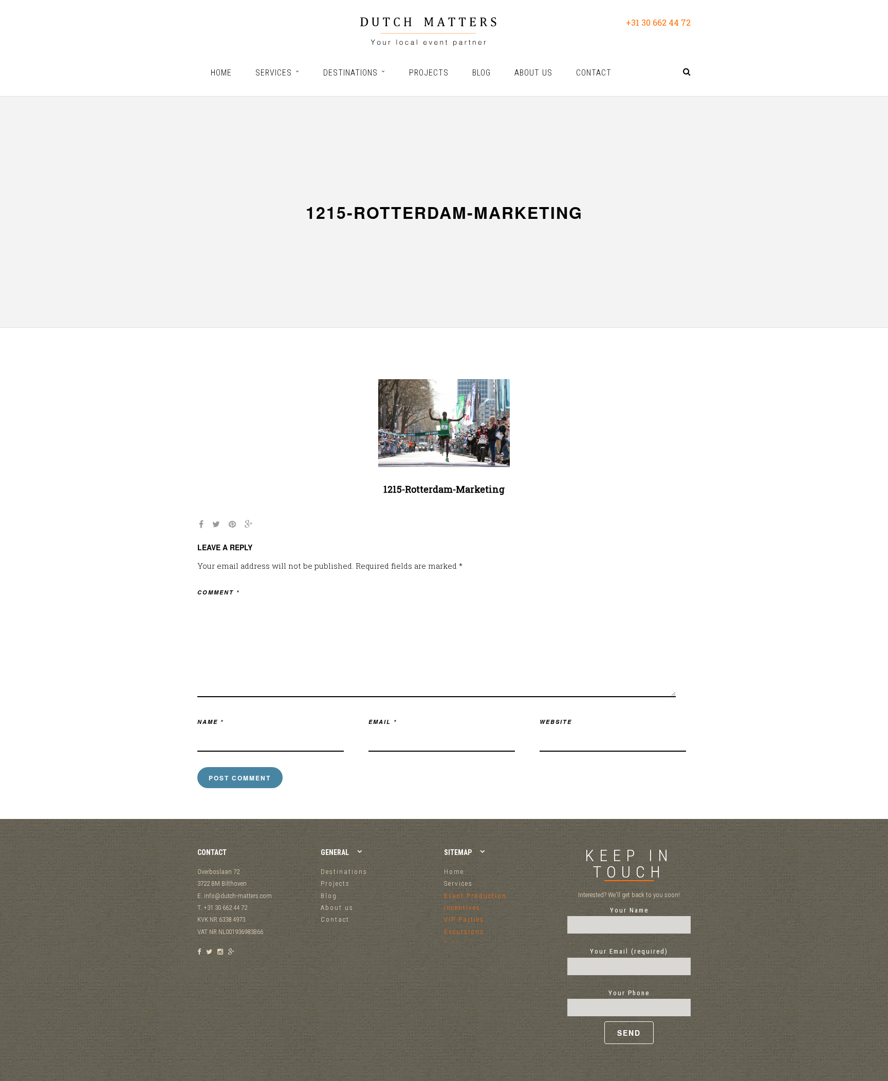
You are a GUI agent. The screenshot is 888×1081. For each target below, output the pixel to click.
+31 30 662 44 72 (658, 22)
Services (458, 883)
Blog (329, 896)
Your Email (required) (629, 951)
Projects (335, 883)
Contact (335, 919)
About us (337, 907)
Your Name (629, 910)
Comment (218, 592)
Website (556, 721)
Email (382, 721)
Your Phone (629, 993)
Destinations (344, 871)
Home (454, 871)
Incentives (462, 907)
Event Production (475, 896)
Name (210, 721)
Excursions (464, 932)
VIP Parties (464, 919)
